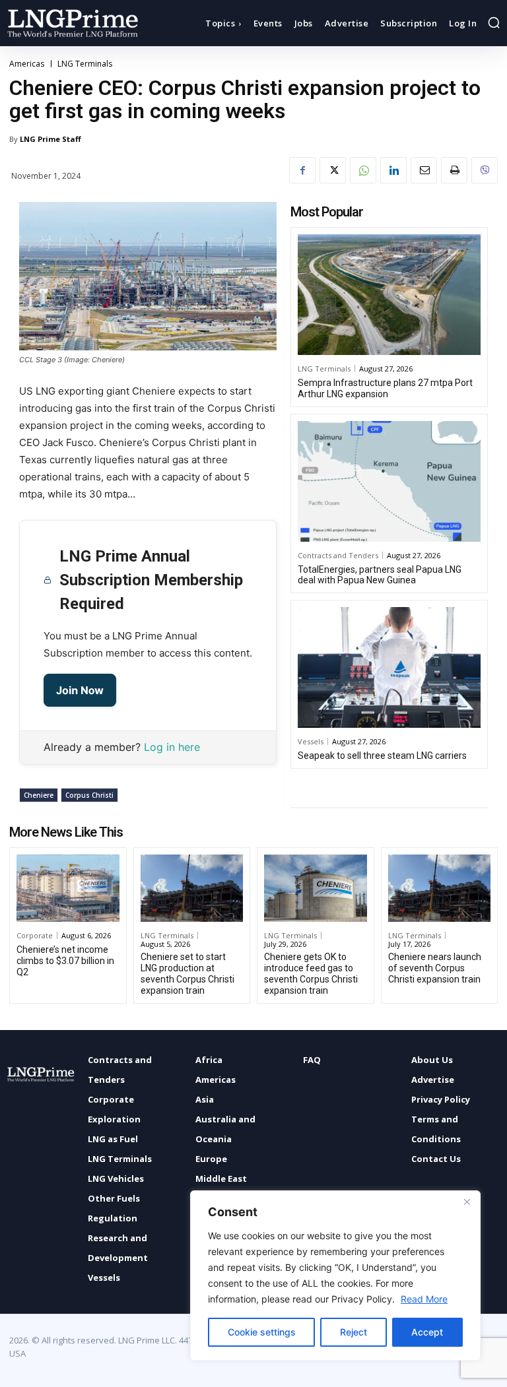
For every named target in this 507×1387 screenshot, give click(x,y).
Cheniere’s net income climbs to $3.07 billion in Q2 (65, 960)
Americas (26, 64)
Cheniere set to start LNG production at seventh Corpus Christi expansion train (187, 973)
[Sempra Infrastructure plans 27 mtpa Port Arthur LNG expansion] (389, 294)
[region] (335, 1275)
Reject (353, 1332)
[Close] (467, 1202)
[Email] (424, 170)
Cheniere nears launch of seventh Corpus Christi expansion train (434, 968)
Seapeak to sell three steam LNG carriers (382, 755)
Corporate (35, 935)
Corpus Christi (89, 795)
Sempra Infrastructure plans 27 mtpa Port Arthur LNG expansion (385, 388)
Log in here (172, 747)
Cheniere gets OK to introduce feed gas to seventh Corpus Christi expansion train (311, 973)
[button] (493, 22)
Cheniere (38, 795)
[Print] (454, 170)
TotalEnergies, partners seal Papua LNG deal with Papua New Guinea (379, 575)
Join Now (80, 690)
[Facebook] (302, 170)
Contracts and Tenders (338, 555)
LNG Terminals (84, 64)
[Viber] (484, 170)
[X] (333, 170)
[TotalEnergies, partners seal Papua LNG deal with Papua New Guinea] (389, 481)
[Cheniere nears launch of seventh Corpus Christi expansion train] (439, 888)
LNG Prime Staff (50, 139)
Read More (424, 1299)
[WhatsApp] (363, 170)
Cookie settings (262, 1332)
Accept (427, 1332)
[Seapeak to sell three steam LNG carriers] (389, 667)
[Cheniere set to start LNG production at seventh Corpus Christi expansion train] (192, 888)
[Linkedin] (393, 170)
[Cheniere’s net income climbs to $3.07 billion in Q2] (68, 888)
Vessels (310, 741)
